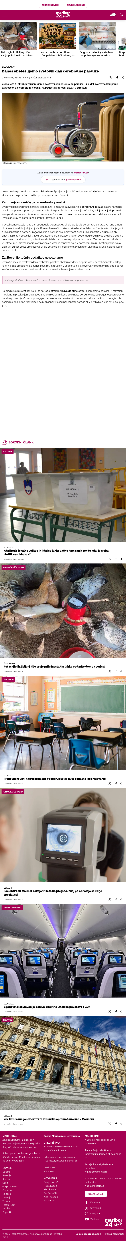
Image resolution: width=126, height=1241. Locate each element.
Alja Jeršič (49, 1200)
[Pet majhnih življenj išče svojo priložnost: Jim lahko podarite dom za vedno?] (63, 610)
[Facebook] (116, 559)
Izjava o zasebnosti (114, 1234)
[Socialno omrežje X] (110, 559)
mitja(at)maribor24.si (66, 1160)
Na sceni (6, 1194)
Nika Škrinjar (50, 1189)
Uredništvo (49, 1167)
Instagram (95, 1213)
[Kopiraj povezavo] (121, 559)
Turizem (6, 1201)
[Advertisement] (63, 348)
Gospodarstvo (9, 1186)
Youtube (94, 1219)
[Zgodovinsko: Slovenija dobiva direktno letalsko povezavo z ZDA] (63, 951)
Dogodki (6, 1212)
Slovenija (6, 1175)
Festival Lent (8, 1205)
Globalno (7, 1190)
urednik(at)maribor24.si (55, 1150)
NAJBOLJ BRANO (76, 5)
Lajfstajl (6, 1197)
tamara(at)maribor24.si (96, 1154)
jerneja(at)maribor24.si (96, 1172)
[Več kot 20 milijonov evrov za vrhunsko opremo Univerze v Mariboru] (63, 1063)
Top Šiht (6, 1208)
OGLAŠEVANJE (95, 1194)
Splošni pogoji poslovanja (88, 1234)
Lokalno (6, 1172)
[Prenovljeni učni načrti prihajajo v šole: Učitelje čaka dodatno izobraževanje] (63, 723)
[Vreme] (113, 14)
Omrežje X (95, 1208)
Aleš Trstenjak (51, 1197)
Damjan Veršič (51, 1182)
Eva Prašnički (50, 1193)
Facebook (95, 1202)
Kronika (6, 1179)
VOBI (5, 1237)
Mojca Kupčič (50, 1186)
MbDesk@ (49, 1171)
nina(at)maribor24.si (94, 1186)
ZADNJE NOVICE (50, 5)
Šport (5, 1183)
